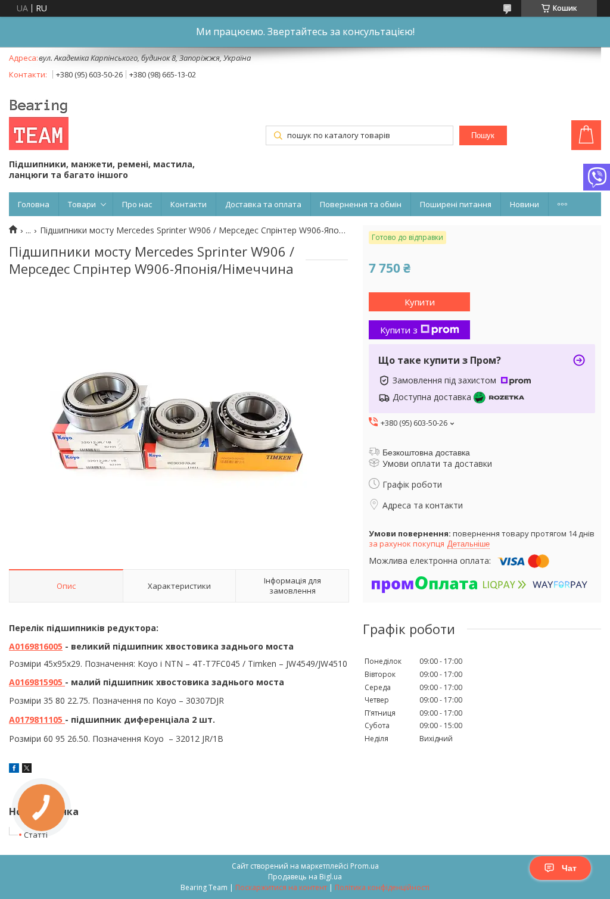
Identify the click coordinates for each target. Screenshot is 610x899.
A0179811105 (37, 719)
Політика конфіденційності (382, 887)
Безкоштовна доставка (426, 452)
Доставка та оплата (263, 204)
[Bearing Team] (39, 121)
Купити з (399, 330)
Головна (33, 204)
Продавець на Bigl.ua (305, 877)
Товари (82, 204)
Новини (524, 204)
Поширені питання (455, 204)
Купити (419, 302)
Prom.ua (364, 866)
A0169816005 (36, 646)
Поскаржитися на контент (281, 887)
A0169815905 (37, 682)
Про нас (137, 204)
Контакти (188, 204)
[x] (27, 769)
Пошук (482, 135)
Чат (569, 868)
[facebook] (14, 769)
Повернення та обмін (361, 204)
